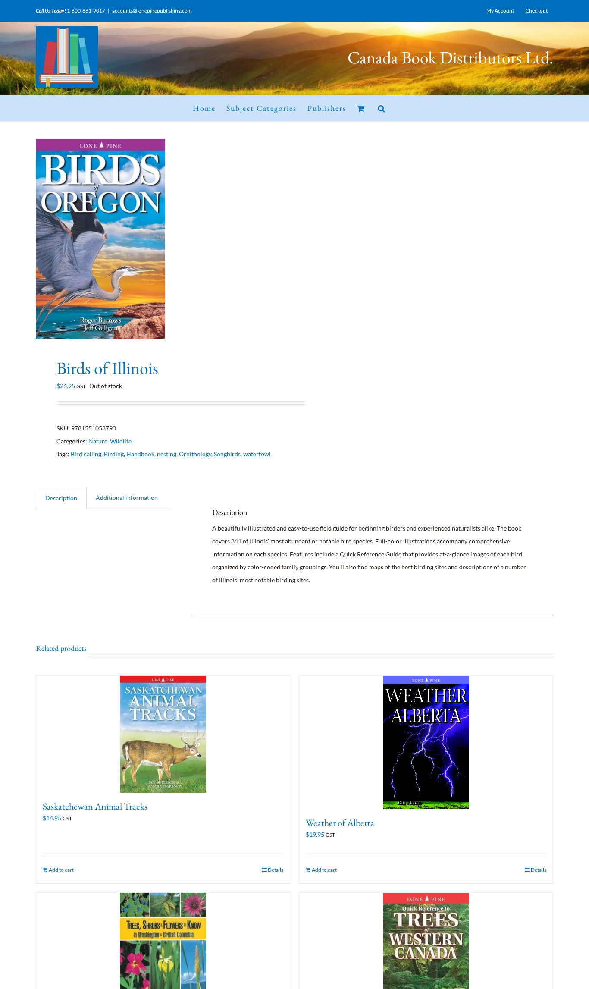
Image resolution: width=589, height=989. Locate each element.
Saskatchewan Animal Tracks (95, 806)
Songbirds (227, 454)
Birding (114, 454)
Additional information (127, 497)
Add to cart (61, 870)
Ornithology (195, 454)
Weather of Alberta (340, 822)
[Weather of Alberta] (426, 742)
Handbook (140, 454)
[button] (382, 108)
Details (275, 870)
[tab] (61, 498)
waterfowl (257, 454)
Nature (97, 441)
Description (61, 498)
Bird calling (86, 454)
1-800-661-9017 (86, 10)
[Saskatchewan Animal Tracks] (163, 734)
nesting (166, 454)
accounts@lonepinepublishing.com (152, 10)
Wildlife (121, 441)
